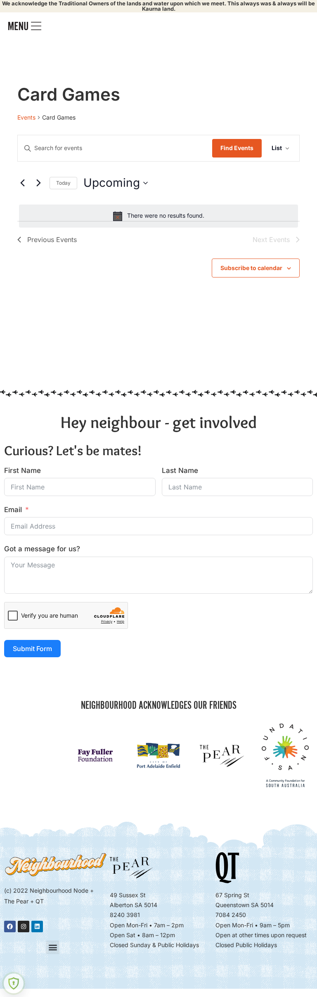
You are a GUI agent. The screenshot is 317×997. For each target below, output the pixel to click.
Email (13, 510)
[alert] (158, 216)
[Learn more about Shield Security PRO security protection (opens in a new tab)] (13, 983)
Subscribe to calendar (251, 267)
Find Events (236, 147)
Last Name (180, 470)
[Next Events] (38, 183)
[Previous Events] (22, 183)
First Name (22, 470)
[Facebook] (10, 926)
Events (26, 117)
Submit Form (32, 648)
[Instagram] (23, 926)
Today (63, 183)
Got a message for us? (42, 549)
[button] (52, 947)
